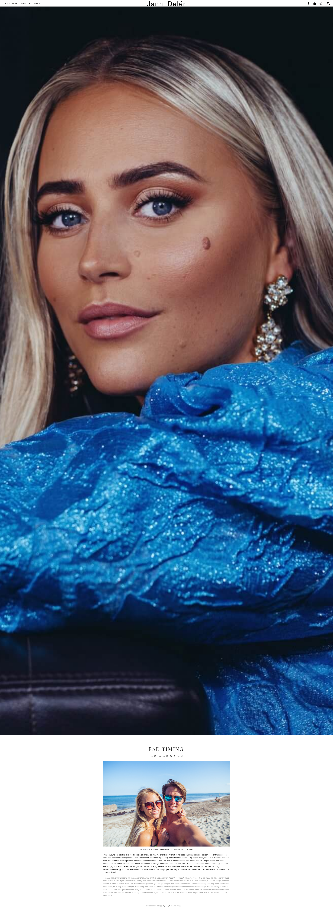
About (37, 3)
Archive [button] (25, 3)
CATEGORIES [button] (10, 3)
